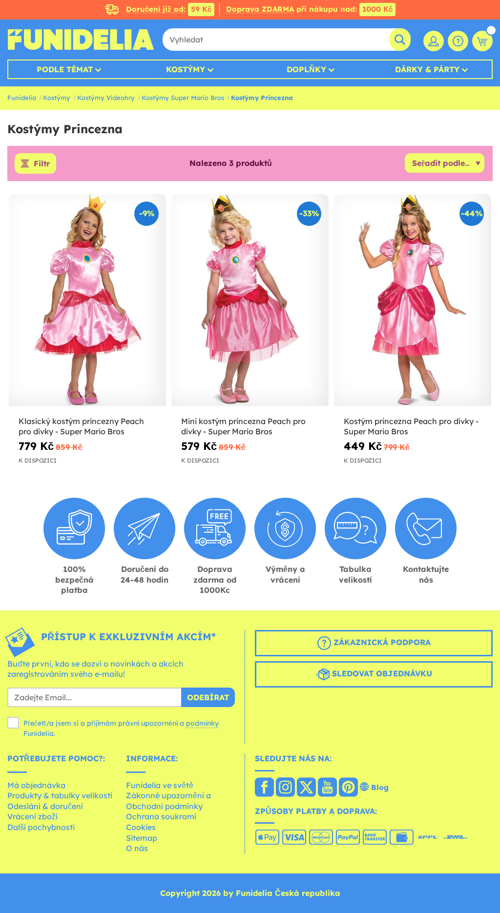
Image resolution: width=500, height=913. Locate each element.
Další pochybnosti (41, 827)
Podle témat (65, 69)
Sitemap (141, 838)
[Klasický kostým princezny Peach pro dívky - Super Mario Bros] (87, 300)
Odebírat (208, 697)
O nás (137, 848)
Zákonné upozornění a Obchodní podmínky (168, 801)
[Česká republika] (264, 788)
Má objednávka (36, 785)
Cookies (141, 827)
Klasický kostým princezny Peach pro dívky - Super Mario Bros (81, 426)
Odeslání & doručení (45, 806)
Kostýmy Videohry (106, 97)
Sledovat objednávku (381, 673)
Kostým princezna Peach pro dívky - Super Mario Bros (411, 426)
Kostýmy (185, 69)
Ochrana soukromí (161, 816)
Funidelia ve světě (159, 785)
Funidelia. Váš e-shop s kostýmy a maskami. (80, 39)
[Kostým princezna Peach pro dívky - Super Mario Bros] (412, 300)
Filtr (42, 163)
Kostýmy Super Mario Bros (183, 97)
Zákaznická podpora (381, 642)
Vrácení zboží (32, 816)
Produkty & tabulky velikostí (59, 795)
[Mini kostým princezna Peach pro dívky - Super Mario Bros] (250, 300)
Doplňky (306, 69)
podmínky (202, 723)
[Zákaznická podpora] (458, 41)
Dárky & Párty (427, 69)
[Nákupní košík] (482, 41)
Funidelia (21, 97)
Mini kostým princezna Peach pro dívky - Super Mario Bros (243, 426)
